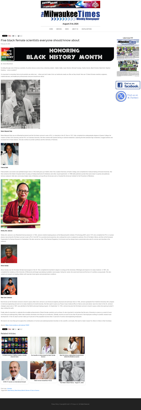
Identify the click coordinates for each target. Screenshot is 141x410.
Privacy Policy (55, 404)
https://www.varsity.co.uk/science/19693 (17, 325)
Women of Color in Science (32, 390)
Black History (11, 390)
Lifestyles (9, 388)
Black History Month (20, 390)
